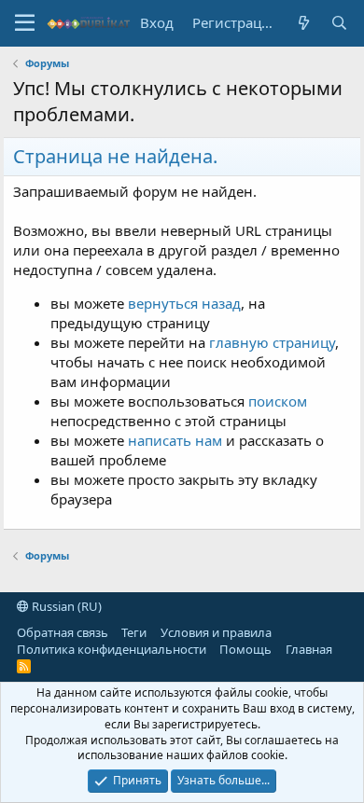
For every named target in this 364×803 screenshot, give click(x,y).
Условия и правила (216, 632)
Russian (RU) (65, 606)
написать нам (175, 440)
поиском (277, 401)
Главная (309, 649)
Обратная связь (62, 632)
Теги (134, 632)
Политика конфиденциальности (111, 649)
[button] (24, 23)
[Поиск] (339, 23)
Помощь (245, 649)
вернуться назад (184, 303)
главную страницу (272, 342)
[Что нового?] (303, 23)
